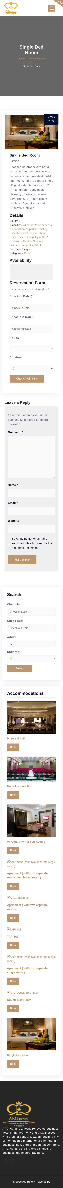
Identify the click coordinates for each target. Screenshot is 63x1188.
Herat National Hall (19, 786)
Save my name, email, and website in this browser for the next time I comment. (32, 543)
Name (13, 485)
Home (22, 58)
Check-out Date (22, 317)
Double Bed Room (19, 999)
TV (31, 245)
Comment (16, 432)
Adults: (12, 637)
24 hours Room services (37, 225)
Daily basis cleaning (22, 237)
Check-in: (14, 604)
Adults (14, 338)
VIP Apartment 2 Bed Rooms (26, 841)
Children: (13, 652)
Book (13, 747)
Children (16, 357)
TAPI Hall (13, 936)
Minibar (27, 241)
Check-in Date (21, 296)
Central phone (37, 233)
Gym (38, 237)
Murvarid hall (16, 738)
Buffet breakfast (19, 233)
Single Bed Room (18, 1055)
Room (27, 253)
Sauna (24, 245)
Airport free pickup (37, 229)
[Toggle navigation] (51, 8)
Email (13, 502)
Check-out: (15, 620)
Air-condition (17, 229)
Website (13, 520)
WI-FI (37, 245)
